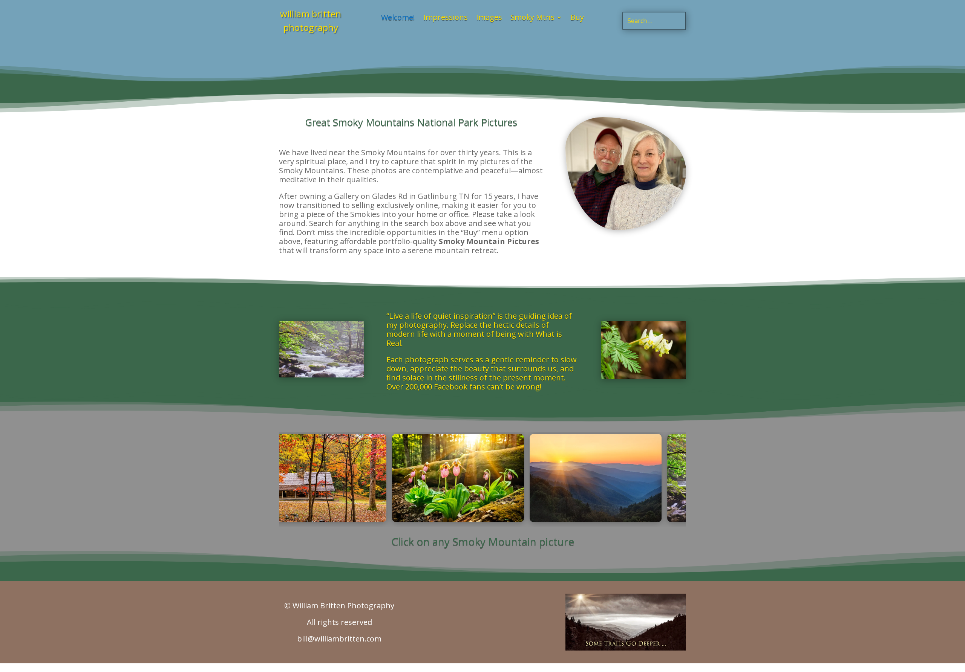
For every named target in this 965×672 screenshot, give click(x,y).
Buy (577, 18)
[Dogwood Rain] (321, 375)
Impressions (445, 18)
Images (489, 18)
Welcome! (398, 18)
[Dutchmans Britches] (643, 377)
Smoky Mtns (532, 18)
